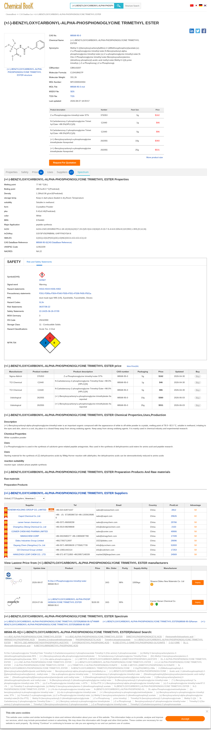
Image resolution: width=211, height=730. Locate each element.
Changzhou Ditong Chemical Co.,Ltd (29, 527)
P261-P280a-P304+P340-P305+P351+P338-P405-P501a (65, 293)
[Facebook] (204, 31)
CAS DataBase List (26, 14)
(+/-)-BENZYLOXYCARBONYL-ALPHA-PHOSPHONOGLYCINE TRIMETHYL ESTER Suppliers (66, 493)
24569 (174, 554)
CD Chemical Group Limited (29, 550)
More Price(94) (133, 366)
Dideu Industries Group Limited (30, 540)
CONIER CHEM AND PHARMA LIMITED (29, 531)
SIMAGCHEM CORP (29, 536)
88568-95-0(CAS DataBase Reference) (54, 242)
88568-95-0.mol (77, 87)
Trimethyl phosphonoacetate (117, 639)
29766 (174, 522)
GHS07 (42, 280)
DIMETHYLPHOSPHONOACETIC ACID (144, 636)
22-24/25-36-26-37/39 (49, 311)
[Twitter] (197, 31)
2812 (174, 510)
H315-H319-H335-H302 (50, 289)
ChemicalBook (11, 14)
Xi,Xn (41, 302)
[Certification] (157, 604)
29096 (174, 540)
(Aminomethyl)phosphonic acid (179, 636)
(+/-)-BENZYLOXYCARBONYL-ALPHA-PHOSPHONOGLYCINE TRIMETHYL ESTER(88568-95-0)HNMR (51, 621)
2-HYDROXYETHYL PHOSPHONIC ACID (90, 642)
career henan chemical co (29, 522)
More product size (154, 157)
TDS (72, 96)
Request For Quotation (64, 162)
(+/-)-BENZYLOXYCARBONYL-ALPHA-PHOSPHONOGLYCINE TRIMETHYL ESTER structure (24, 72)
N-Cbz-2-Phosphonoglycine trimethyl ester (67, 581)
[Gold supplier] (151, 584)
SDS (72, 91)
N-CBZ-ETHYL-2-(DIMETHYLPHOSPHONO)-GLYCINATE (139, 642)
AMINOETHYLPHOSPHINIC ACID (19, 639)
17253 (174, 550)
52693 (174, 545)
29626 (174, 516)
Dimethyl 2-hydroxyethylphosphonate (55, 639)
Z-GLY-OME (174, 642)
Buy (198, 376)
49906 (174, 531)
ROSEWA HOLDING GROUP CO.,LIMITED (26, 510)
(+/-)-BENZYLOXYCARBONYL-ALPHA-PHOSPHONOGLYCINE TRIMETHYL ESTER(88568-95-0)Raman (150, 621)
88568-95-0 (75, 35)
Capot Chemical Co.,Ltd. (30, 516)
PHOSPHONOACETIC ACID (88, 639)
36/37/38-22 (44, 307)
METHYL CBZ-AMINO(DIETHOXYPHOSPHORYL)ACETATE (41, 642)
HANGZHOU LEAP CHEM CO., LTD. (29, 554)
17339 (174, 536)
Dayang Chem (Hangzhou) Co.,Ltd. (29, 545)
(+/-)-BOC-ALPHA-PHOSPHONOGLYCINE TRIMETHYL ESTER (33, 636)
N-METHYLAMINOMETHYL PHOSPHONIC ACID (56, 645)
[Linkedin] (191, 31)
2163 (174, 527)
